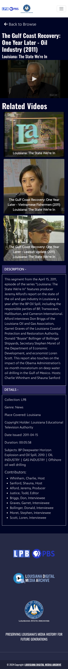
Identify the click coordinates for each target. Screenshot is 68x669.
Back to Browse (22, 24)
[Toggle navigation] (61, 8)
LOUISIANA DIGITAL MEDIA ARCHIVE (43, 664)
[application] (34, 79)
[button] (34, 78)
